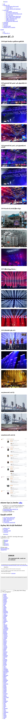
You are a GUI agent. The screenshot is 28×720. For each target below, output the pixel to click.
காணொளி (5, 22)
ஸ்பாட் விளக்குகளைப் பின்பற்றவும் (13, 16)
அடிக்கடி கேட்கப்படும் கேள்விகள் (13, 8)
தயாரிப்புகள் (6, 10)
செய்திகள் (5, 23)
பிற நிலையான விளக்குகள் (12, 21)
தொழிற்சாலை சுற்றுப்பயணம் (12, 6)
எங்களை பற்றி (6, 5)
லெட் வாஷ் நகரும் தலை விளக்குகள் (14, 13)
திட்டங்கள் (5, 24)
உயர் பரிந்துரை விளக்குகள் (12, 12)
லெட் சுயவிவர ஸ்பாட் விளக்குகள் (13, 17)
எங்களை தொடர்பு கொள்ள (9, 27)
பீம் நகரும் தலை (9, 15)
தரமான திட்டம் (9, 7)
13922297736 (4, 549)
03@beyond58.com (7, 510)
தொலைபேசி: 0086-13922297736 (10, 509)
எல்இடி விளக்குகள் (10, 20)
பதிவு (20, 503)
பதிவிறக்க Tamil (7, 26)
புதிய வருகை (9, 11)
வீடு (4, 4)
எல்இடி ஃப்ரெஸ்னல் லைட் (11, 18)
